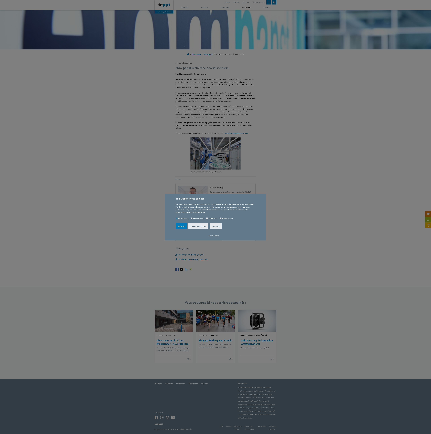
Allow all (181, 226)
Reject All (215, 226)
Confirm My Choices (198, 226)
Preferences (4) (198, 218)
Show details (214, 236)
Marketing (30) (227, 218)
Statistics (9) (213, 218)
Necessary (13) (183, 218)
